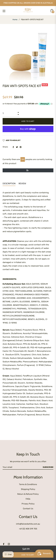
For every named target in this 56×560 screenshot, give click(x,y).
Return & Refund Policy (28, 494)
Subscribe (48, 467)
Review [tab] (23, 183)
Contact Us (28, 508)
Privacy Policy (28, 504)
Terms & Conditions (28, 484)
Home (15, 19)
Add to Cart (27, 555)
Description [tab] (9, 183)
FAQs (28, 499)
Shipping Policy (28, 489)
